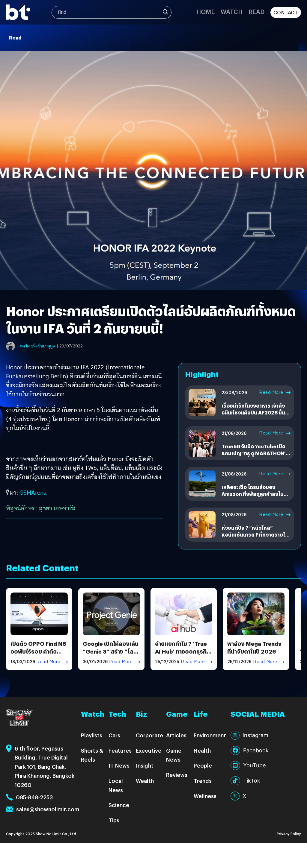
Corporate (149, 735)
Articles (176, 735)
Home (205, 11)
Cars (114, 735)
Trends (203, 780)
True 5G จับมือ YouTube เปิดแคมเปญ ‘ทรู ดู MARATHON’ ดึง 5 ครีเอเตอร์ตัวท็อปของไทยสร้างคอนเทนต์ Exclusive (256, 456)
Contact (285, 12)
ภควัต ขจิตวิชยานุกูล (37, 346)
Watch (232, 11)
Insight (145, 765)
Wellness (205, 796)
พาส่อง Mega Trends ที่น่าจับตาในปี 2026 (254, 647)
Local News (116, 785)
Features (120, 750)
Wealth (145, 780)
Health (202, 750)
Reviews (176, 774)
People (203, 765)
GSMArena (32, 492)
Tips (114, 820)
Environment (210, 735)
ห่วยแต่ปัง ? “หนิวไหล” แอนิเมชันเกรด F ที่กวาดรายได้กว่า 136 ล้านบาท (255, 534)
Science (119, 805)
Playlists (91, 735)
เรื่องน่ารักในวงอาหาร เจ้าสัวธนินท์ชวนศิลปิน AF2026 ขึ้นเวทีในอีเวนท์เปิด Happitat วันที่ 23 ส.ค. (255, 415)
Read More (271, 392)
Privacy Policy (289, 833)
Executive (148, 750)
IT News (119, 765)
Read (256, 11)
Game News (173, 755)
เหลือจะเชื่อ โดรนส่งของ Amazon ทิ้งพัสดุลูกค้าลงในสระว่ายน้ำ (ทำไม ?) (253, 494)
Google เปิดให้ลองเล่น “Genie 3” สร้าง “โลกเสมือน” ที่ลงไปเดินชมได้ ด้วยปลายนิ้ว (111, 655)
